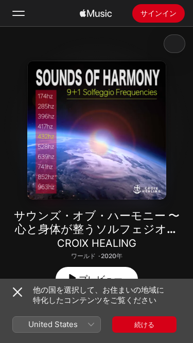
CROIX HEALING (96, 243)
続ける (144, 324)
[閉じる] (17, 292)
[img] (96, 13)
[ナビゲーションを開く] (18, 13)
